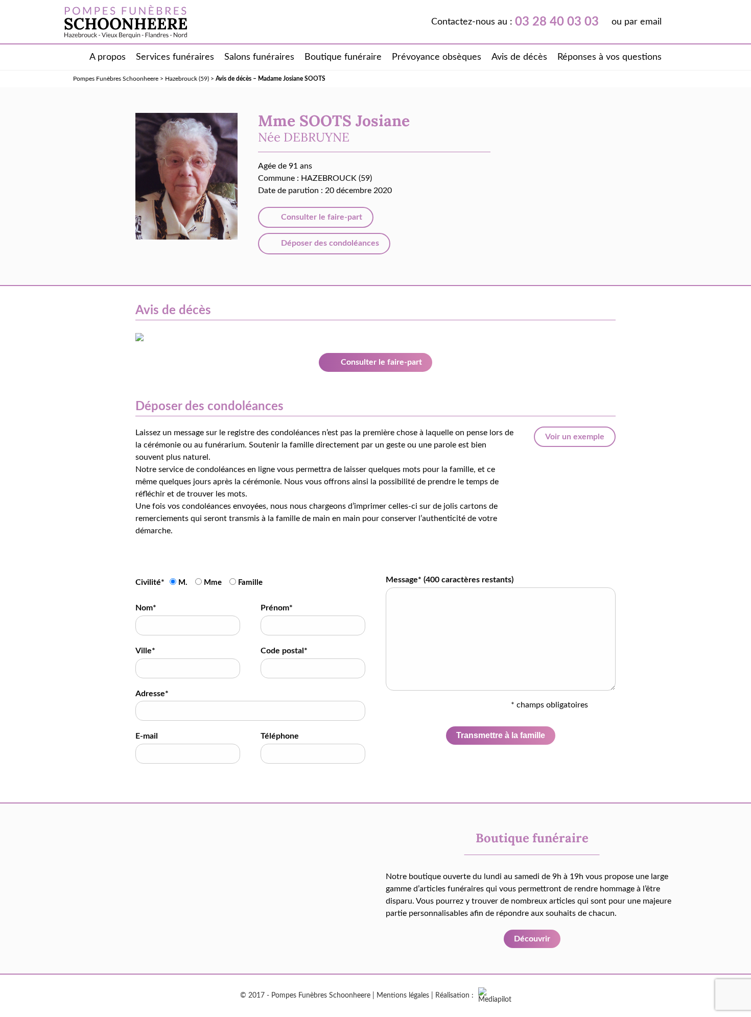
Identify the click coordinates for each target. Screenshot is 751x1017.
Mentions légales (403, 995)
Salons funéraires (259, 57)
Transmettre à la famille (500, 735)
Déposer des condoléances (329, 243)
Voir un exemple (574, 437)
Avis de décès (519, 57)
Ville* (145, 651)
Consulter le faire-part (320, 217)
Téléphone (280, 736)
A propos (107, 57)
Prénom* (277, 608)
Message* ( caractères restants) (449, 580)
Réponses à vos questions (609, 57)
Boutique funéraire (343, 57)
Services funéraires (175, 57)
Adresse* (152, 694)
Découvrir (532, 939)
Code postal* (284, 651)
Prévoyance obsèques (436, 57)
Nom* (145, 608)
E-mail (146, 736)
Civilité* (150, 582)
